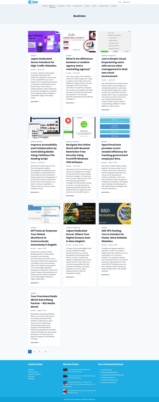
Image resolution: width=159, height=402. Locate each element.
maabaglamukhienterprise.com (112, 375)
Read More (35, 101)
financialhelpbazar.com (109, 372)
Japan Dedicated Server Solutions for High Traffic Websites (43, 62)
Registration (126, 2)
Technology (112, 55)
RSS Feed (31, 376)
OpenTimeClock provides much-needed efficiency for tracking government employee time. (115, 151)
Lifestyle (113, 6)
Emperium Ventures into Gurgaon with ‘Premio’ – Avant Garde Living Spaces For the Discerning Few (79, 384)
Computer (76, 141)
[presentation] (44, 41)
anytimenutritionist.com (109, 380)
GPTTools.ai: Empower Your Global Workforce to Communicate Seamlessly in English (44, 237)
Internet (40, 141)
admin (34, 69)
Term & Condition (34, 374)
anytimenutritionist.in (108, 383)
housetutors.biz (106, 370)
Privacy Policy (33, 372)
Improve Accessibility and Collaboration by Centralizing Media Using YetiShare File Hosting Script (44, 151)
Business (33, 55)
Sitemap (31, 379)
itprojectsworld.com (108, 377)
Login (119, 2)
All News (45, 6)
